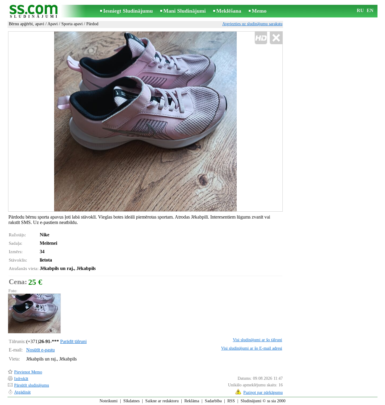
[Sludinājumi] (35, 11)
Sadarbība (213, 401)
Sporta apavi (72, 24)
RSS (231, 401)
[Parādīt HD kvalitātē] (145, 122)
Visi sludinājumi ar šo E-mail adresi (251, 348)
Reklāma (191, 401)
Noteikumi (109, 401)
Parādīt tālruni (73, 341)
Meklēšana (228, 11)
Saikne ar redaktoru (162, 401)
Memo (259, 11)
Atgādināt (22, 392)
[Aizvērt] (276, 38)
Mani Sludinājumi (184, 11)
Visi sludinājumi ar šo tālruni (257, 340)
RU (360, 10)
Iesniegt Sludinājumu (128, 11)
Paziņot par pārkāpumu (263, 392)
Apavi (53, 24)
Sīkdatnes (131, 401)
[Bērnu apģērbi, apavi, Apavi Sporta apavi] (34, 313)
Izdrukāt (21, 378)
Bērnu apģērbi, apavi (26, 24)
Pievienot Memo (28, 372)
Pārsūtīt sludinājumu (31, 385)
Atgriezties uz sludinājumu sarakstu (252, 24)
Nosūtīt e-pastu (40, 349)
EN (370, 10)
